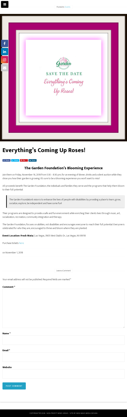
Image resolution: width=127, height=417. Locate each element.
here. (21, 243)
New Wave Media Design (86, 413)
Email (6, 350)
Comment (8, 287)
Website (7, 367)
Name (6, 333)
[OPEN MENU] (4, 4)
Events (67, 7)
